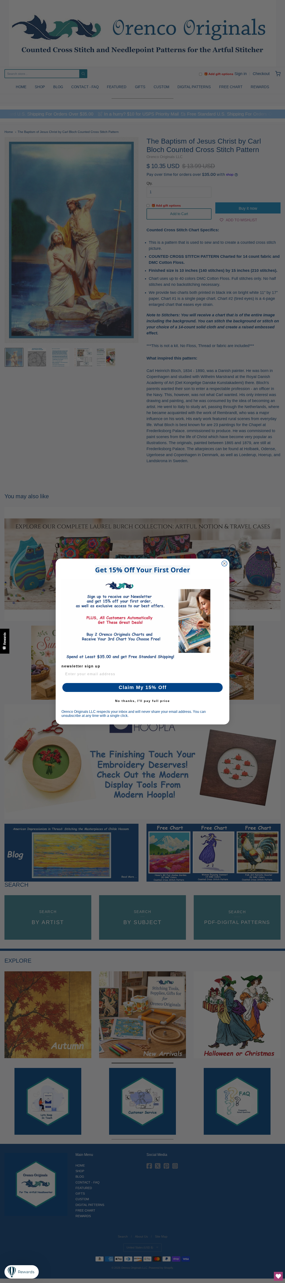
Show (4, 641)
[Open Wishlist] (278, 1276)
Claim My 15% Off (143, 687)
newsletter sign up (80, 666)
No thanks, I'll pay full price (142, 701)
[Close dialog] (224, 563)
